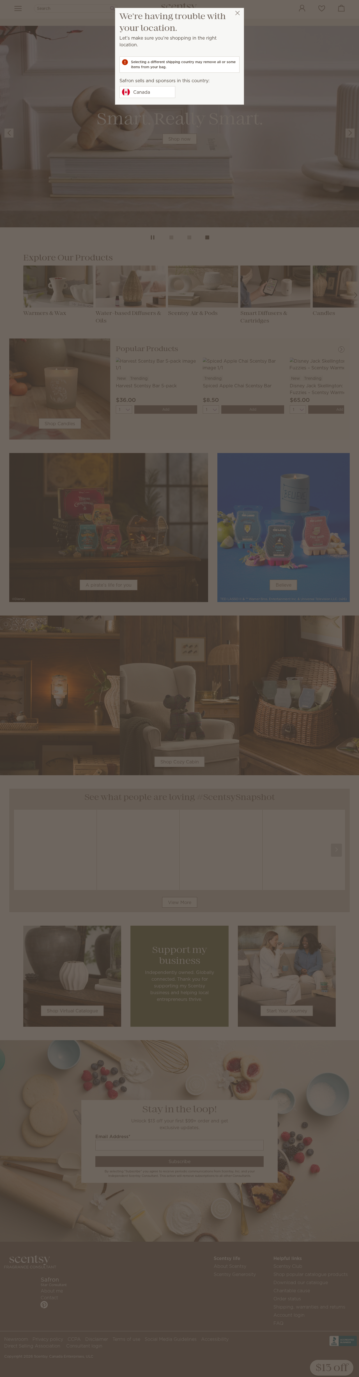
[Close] (237, 13)
